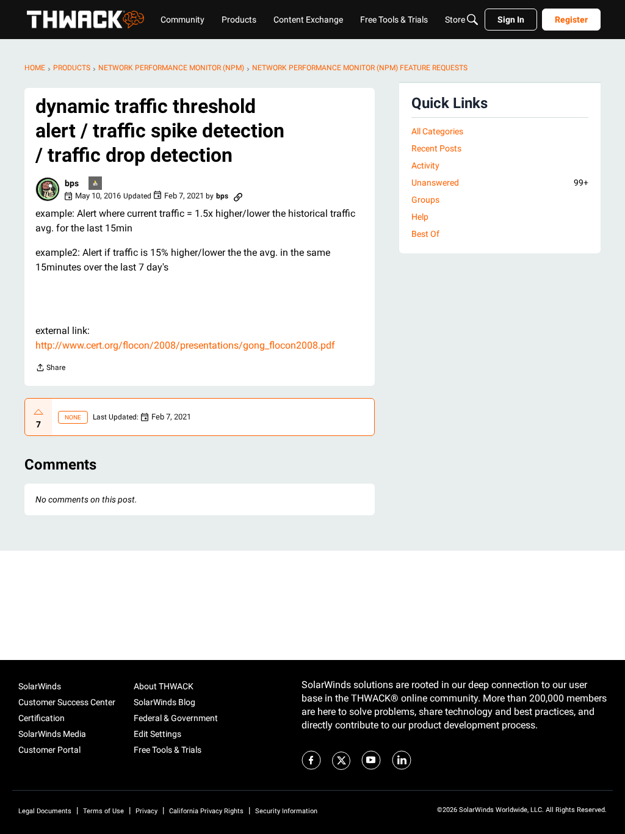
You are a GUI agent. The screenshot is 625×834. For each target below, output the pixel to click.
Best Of (425, 234)
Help (419, 217)
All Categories (437, 131)
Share (50, 369)
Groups (425, 200)
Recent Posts (436, 148)
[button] (47, 189)
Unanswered (499, 182)
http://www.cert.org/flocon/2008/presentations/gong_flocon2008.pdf (185, 345)
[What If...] (96, 184)
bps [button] (72, 183)
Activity (425, 165)
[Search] (472, 20)
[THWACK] (85, 19)
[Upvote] (38, 412)
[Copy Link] (238, 195)
